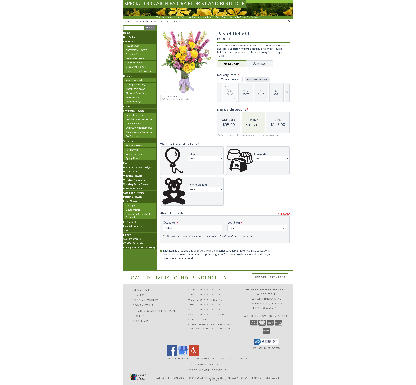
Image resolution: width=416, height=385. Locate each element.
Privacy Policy (238, 377)
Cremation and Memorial (139, 131)
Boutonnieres (133, 209)
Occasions (129, 41)
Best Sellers (129, 37)
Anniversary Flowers (136, 49)
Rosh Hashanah (134, 80)
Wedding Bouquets (134, 180)
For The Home (133, 136)
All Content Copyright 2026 (175, 377)
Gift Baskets (130, 171)
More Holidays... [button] (134, 101)
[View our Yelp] (194, 354)
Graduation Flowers (136, 66)
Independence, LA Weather (208, 364)
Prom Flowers (130, 201)
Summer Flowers (135, 145)
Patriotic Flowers (132, 196)
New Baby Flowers (136, 58)
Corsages (131, 205)
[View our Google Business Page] (183, 354)
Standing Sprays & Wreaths (140, 119)
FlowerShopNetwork (210, 377)
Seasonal (128, 141)
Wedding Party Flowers (136, 184)
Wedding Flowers (132, 175)
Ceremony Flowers (133, 192)
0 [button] (291, 21)
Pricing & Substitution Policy (139, 247)
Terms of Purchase (264, 377)
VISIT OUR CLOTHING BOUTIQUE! (208, 370)
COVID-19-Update (133, 243)
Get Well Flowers (135, 62)
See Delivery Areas (270, 277)
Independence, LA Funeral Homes (189, 358)
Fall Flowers (132, 149)
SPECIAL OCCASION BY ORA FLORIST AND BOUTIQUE (184, 3)
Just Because (133, 45)
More (221, 55)
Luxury (127, 234)
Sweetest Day (133, 97)
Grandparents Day (135, 84)
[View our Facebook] (172, 354)
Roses (126, 106)
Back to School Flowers (138, 71)
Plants (126, 163)
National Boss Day (136, 93)
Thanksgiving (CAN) (136, 88)
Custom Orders (132, 238)
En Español (129, 222)
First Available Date (257, 79)
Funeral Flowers (134, 115)
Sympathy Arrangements (139, 127)
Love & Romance (132, 226)
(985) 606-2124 (177, 21)
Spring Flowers (133, 158)
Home (126, 32)
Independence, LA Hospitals (230, 358)
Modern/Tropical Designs (137, 167)
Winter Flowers (134, 153)
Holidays (128, 75)
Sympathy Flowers (133, 110)
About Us (128, 230)
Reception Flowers (133, 188)
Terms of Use (218, 379)
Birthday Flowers (135, 54)
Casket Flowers (134, 123)
